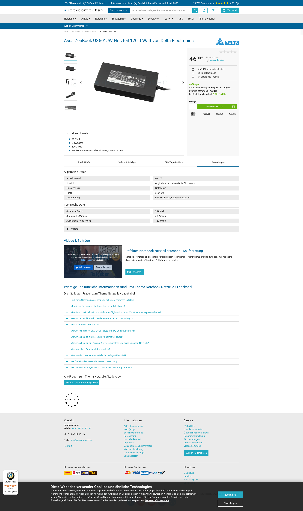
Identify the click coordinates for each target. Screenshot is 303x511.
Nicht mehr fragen (103, 267)
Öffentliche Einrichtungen (196, 432)
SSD (180, 18)
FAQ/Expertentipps (174, 162)
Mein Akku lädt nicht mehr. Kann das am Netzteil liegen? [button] (98, 306)
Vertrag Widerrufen (193, 442)
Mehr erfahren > (135, 272)
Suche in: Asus (117, 10)
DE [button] (213, 10)
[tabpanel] (132, 82)
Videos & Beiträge (127, 162)
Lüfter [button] (168, 18)
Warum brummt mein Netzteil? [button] (86, 324)
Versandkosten (217, 60)
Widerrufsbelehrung (133, 449)
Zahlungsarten (131, 456)
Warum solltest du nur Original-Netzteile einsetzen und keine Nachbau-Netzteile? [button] (110, 343)
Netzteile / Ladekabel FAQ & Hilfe (82, 382)
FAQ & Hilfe (189, 426)
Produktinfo (84, 162)
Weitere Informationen (157, 500)
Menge (192, 101)
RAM (191, 18)
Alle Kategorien (207, 18)
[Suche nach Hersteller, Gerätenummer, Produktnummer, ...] (195, 10)
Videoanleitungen (192, 446)
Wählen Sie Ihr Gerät (74, 26)
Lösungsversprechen (121, 3)
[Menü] (16, 472)
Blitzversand (74, 3)
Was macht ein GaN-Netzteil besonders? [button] (90, 349)
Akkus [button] (84, 18)
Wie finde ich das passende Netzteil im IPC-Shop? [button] (95, 361)
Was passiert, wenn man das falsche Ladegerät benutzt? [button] (98, 355)
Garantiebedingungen (134, 452)
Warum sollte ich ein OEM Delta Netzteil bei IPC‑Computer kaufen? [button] (103, 330)
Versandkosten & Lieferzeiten (138, 446)
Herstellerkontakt (132, 439)
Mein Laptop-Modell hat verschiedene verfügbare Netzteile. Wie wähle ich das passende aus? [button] (116, 312)
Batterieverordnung (133, 432)
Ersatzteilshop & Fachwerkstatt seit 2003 (157, 3)
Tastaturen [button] (118, 18)
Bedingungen (86, 260)
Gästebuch (189, 473)
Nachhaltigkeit (191, 479)
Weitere (74, 229)
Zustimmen (230, 495)
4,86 (213, 3)
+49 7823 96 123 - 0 (81, 428)
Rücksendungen (192, 439)
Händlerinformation (193, 429)
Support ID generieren (196, 453)
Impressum (129, 442)
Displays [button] (153, 18)
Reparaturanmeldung (194, 436)
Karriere (188, 476)
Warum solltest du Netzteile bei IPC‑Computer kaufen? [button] (97, 337)
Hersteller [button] (69, 18)
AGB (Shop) (129, 429)
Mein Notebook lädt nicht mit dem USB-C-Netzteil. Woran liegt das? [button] (103, 318)
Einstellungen (230, 503)
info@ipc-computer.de (81, 440)
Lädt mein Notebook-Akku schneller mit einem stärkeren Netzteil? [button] (102, 300)
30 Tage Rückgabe (96, 3)
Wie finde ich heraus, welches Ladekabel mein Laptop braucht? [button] (101, 367)
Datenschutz (130, 436)
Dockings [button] (136, 18)
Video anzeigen (85, 267)
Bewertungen (218, 162)
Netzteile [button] (100, 18)
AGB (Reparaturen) (133, 426)
